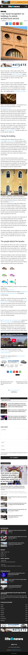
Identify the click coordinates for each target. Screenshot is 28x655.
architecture (7, 365)
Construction (3, 366)
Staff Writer (4, 20)
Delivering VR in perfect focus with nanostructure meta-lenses (7, 383)
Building (11, 365)
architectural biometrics (10, 130)
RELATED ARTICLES (5, 398)
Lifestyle (2, 612)
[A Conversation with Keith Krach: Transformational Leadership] (4, 587)
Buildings (16, 365)
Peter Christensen (4, 67)
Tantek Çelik (3, 560)
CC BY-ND (11, 201)
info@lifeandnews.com (16, 650)
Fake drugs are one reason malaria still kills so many (21, 382)
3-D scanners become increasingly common (11, 320)
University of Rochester (14, 67)
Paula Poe (3, 564)
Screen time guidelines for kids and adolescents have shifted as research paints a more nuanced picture (17, 405)
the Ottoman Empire (10, 141)
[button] (26, 6)
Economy (3, 616)
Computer (2, 406)
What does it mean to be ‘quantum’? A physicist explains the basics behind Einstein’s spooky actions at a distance (17, 418)
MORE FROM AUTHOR (5, 400)
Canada (21, 365)
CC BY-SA (8, 108)
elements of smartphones (6, 321)
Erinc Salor (3, 108)
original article (8, 357)
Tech (5, 11)
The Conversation (21, 356)
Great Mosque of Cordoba (19, 91)
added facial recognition (17, 74)
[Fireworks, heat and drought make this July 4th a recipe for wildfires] (4, 511)
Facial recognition (10, 366)
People (2, 614)
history (16, 366)
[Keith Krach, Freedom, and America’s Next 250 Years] (4, 532)
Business (2, 413)
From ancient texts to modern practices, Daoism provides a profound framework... (13, 487)
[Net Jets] (14, 631)
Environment (3, 618)
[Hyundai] (14, 626)
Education (3, 620)
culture (2, 419)
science (2, 11)
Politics (2, 606)
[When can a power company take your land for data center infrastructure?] (4, 411)
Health (2, 604)
